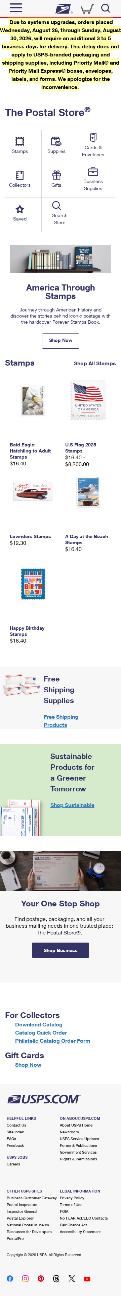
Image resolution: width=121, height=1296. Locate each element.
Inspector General (22, 1211)
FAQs (11, 1138)
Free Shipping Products (61, 720)
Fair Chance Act (73, 1225)
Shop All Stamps (95, 363)
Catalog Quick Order (41, 1032)
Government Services (78, 1152)
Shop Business (61, 950)
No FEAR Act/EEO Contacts (84, 1218)
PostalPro (15, 1238)
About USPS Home (76, 1125)
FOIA (64, 1211)
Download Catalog (39, 1024)
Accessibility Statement (80, 1231)
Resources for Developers (29, 1231)
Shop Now (60, 340)
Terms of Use (71, 1204)
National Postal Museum (28, 1225)
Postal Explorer (20, 1218)
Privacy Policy (72, 1198)
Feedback (15, 1145)
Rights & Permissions (78, 1159)
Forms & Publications (78, 1145)
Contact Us (16, 1125)
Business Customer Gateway (32, 1198)
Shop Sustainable (72, 805)
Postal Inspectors (22, 1204)
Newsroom (69, 1132)
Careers (13, 1164)
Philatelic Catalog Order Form (52, 1040)
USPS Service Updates (79, 1138)
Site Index (15, 1132)
